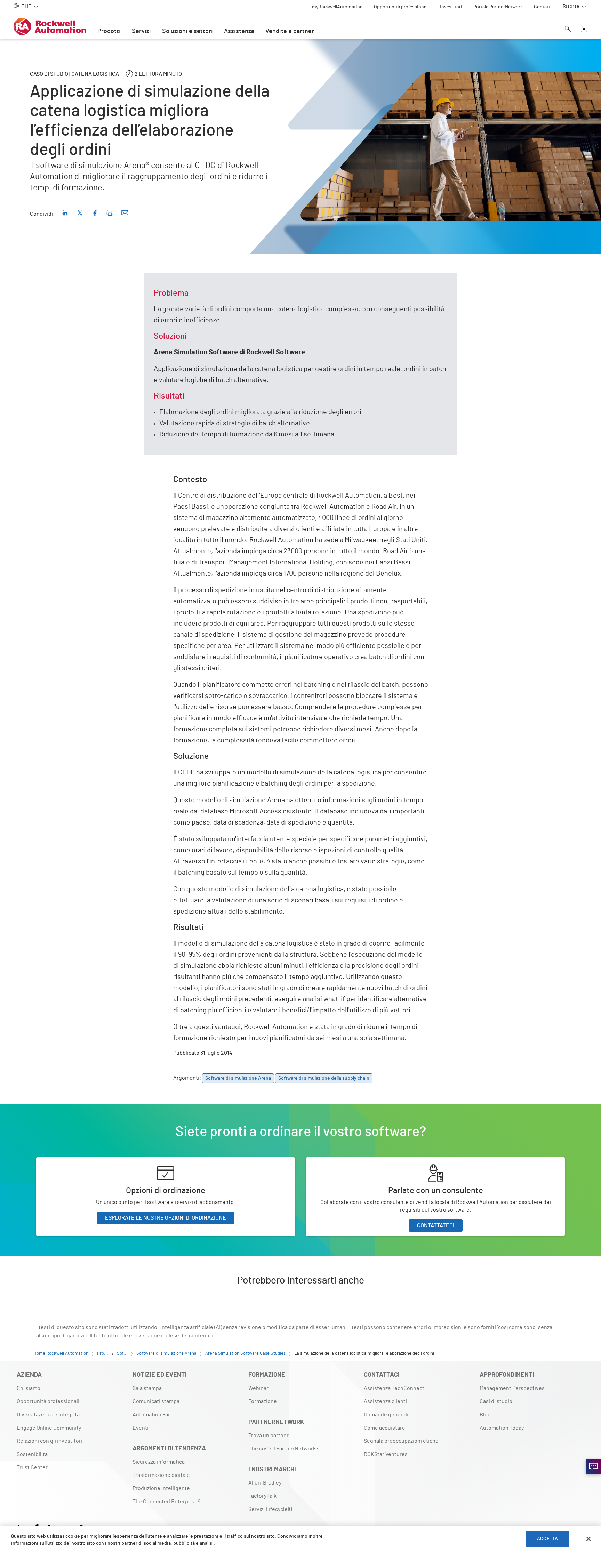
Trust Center (32, 1467)
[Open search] (568, 29)
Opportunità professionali (48, 1401)
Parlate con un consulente (338, 1161)
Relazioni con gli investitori (49, 1441)
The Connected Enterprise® (166, 1501)
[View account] (584, 29)
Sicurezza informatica (159, 1462)
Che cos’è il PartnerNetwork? (283, 1449)
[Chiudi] (588, 1538)
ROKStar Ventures (386, 1454)
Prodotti (109, 31)
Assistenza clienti (385, 1401)
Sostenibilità (32, 1454)
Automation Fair (152, 1414)
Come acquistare (384, 1428)
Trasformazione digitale (161, 1475)
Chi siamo (28, 1388)
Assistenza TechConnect (394, 1388)
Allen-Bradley (264, 1483)
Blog (485, 1414)
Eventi (141, 1428)
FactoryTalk (262, 1496)
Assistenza (239, 31)
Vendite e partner (289, 31)
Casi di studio (496, 1401)
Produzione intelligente (161, 1488)
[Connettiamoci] (593, 1466)
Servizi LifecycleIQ (270, 1509)
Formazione (262, 1401)
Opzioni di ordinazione (63, 1161)
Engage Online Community (49, 1428)
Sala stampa (147, 1388)
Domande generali (386, 1414)
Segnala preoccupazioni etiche (401, 1441)
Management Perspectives (512, 1388)
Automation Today (502, 1428)
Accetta (547, 1538)
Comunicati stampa (156, 1401)
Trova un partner (268, 1435)
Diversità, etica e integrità (48, 1414)
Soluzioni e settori (187, 31)
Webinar (258, 1388)
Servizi (141, 31)
